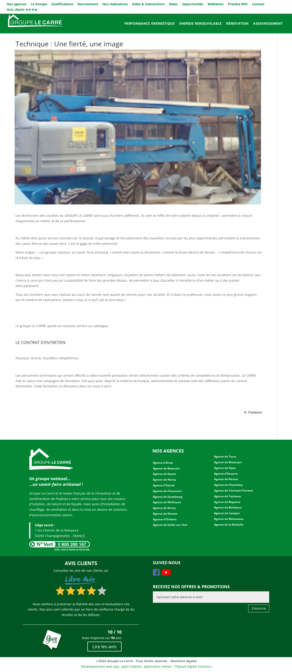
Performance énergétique (150, 23)
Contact (258, 4)
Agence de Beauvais (166, 468)
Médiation (216, 4)
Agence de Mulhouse (167, 502)
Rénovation (237, 23)
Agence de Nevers (226, 479)
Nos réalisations (115, 4)
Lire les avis (104, 646)
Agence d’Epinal (164, 485)
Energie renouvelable (200, 23)
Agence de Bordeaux (228, 507)
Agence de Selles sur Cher (170, 525)
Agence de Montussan (229, 519)
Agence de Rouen (164, 474)
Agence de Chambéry (228, 485)
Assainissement (268, 23)
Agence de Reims (164, 508)
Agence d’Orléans (165, 519)
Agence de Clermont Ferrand (233, 490)
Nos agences (16, 4)
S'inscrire (259, 608)
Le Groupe (39, 4)
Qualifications (62, 4)
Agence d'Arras (163, 463)
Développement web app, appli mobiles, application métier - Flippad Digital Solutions (146, 666)
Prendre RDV (238, 4)
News (173, 4)
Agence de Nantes (165, 514)
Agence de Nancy (164, 480)
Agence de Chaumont (167, 491)
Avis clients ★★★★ (22, 10)
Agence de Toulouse (227, 496)
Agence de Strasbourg (167, 497)
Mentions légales (183, 661)
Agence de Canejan (227, 513)
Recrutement (88, 4)
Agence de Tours (225, 456)
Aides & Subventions (148, 4)
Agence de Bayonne (227, 502)
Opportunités (192, 4)
